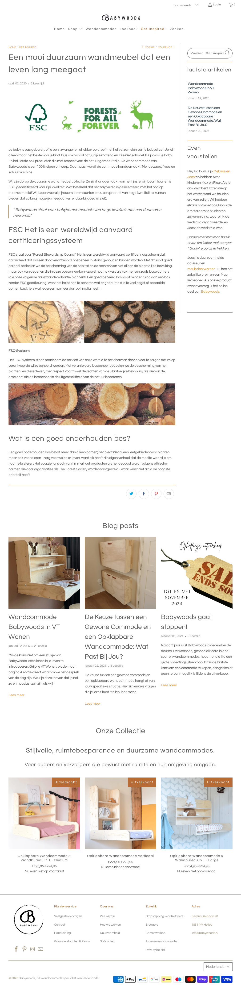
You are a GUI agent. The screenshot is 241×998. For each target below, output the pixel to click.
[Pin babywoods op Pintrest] (156, 494)
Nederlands (183, 5)
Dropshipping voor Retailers (164, 916)
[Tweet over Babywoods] (131, 494)
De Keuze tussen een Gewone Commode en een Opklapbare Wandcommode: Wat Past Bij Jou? (205, 116)
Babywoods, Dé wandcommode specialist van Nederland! (58, 978)
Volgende (165, 47)
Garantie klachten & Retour (72, 941)
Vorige (150, 47)
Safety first (107, 941)
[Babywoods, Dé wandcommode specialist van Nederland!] (120, 17)
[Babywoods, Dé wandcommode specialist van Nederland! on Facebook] (16, 949)
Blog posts (120, 526)
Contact (59, 924)
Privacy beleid (155, 950)
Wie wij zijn (107, 916)
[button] (75, 29)
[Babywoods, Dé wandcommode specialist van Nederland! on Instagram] (32, 949)
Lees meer (16, 695)
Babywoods (210, 291)
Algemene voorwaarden (162, 941)
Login (217, 4)
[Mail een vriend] (169, 494)
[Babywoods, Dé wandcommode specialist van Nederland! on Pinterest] (24, 949)
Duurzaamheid (110, 933)
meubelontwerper (201, 269)
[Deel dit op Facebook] (144, 494)
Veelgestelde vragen (68, 916)
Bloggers (152, 924)
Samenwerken (155, 933)
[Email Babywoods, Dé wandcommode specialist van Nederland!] (40, 949)
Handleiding (62, 933)
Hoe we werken (110, 924)
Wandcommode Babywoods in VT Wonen (201, 88)
